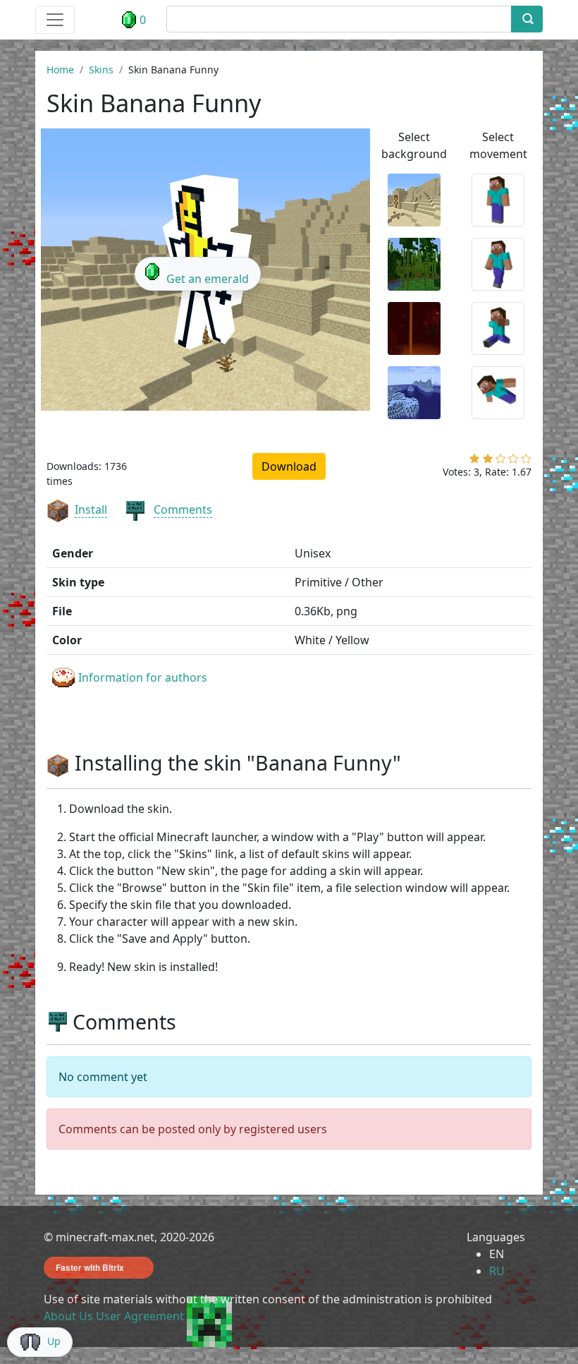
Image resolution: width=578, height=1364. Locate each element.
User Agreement (140, 1316)
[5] (526, 461)
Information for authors (142, 677)
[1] (474, 461)
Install (91, 509)
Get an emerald (207, 278)
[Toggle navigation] (55, 20)
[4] (513, 461)
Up (54, 1341)
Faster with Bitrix (90, 1267)
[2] (487, 461)
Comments (183, 509)
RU (497, 1271)
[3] (501, 461)
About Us (68, 1316)
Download (289, 466)
